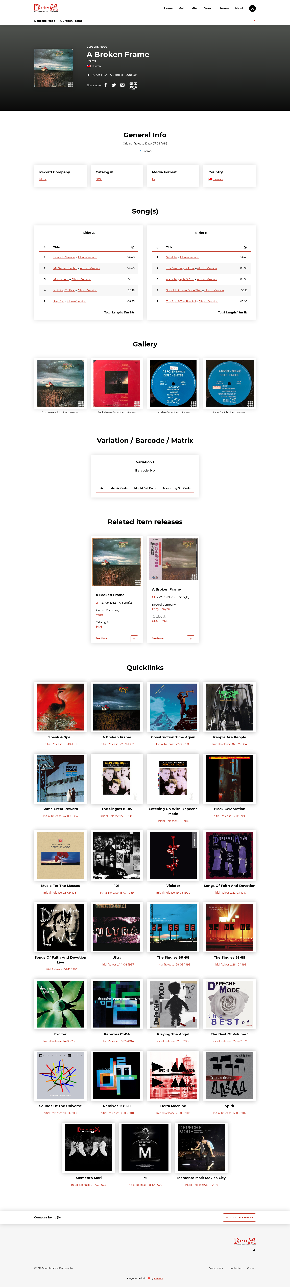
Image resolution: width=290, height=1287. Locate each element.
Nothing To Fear (64, 290)
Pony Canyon (161, 609)
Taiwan (96, 66)
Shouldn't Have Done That (184, 290)
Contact (251, 1268)
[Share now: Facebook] (105, 85)
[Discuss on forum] (133, 86)
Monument (61, 279)
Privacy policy (216, 1268)
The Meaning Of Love (180, 268)
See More (101, 638)
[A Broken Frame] (117, 562)
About (239, 8)
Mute (42, 179)
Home (168, 8)
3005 (99, 179)
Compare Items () (47, 1217)
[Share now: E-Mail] (122, 85)
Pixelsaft (158, 1278)
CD (154, 597)
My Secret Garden (65, 268)
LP (88, 74)
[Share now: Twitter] (114, 85)
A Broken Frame (118, 54)
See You (58, 301)
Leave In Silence (64, 257)
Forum (224, 8)
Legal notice (235, 1268)
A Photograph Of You (180, 279)
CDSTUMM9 (160, 621)
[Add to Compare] (134, 638)
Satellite (171, 257)
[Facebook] (254, 1250)
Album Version (87, 257)
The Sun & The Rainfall (181, 301)
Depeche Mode (97, 47)
